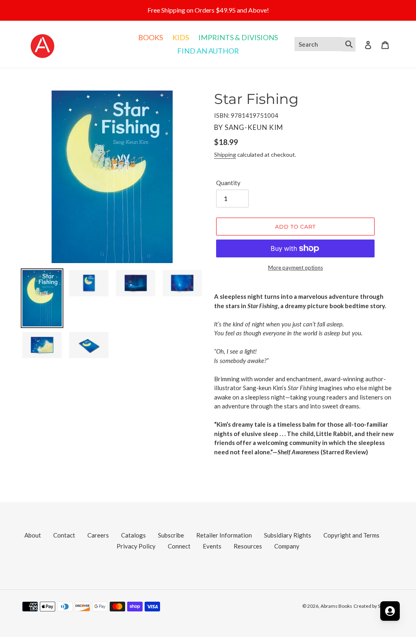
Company (286, 546)
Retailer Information (224, 535)
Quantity (228, 182)
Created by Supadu (373, 606)
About (32, 535)
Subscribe (171, 535)
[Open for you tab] (390, 611)
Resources (248, 546)
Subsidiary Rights (287, 535)
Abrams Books (336, 606)
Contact (64, 535)
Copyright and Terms (351, 535)
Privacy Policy (136, 546)
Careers (98, 535)
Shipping (225, 154)
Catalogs (133, 535)
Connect (179, 546)
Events (212, 546)
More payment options (295, 267)
